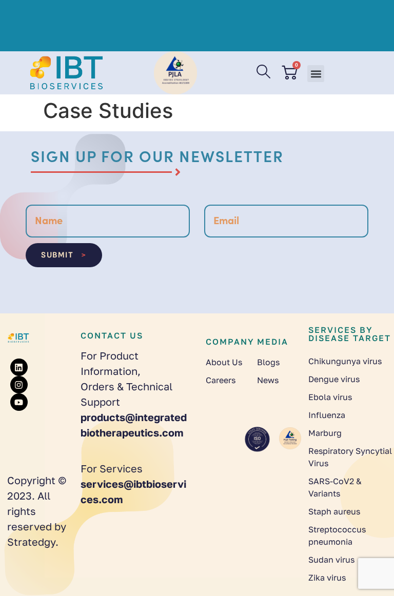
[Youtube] (19, 402)
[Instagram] (19, 384)
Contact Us (112, 335)
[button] (315, 73)
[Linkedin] (19, 367)
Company (230, 341)
